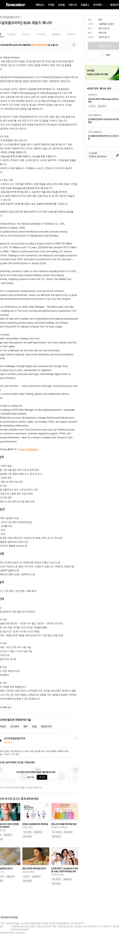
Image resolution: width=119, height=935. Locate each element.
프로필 (61, 4)
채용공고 (40, 4)
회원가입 (30, 777)
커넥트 (51, 4)
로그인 (42, 777)
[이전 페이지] (116, 89)
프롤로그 (85, 4)
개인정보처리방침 (9, 917)
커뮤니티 (72, 4)
